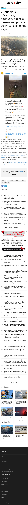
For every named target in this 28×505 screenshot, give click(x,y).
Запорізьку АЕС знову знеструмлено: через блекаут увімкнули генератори (15, 376)
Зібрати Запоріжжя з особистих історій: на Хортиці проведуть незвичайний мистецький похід (15, 197)
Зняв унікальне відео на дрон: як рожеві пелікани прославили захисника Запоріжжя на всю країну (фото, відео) (15, 271)
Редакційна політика (7, 471)
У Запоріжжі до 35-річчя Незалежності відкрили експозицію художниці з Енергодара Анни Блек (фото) (14, 336)
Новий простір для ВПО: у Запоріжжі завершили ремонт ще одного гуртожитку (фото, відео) (15, 287)
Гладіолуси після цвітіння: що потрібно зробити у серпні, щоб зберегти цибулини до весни (15, 209)
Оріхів (3, 180)
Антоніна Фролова (5, 33)
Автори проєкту (5, 469)
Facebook (5, 479)
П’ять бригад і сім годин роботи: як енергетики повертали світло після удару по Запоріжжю (15, 261)
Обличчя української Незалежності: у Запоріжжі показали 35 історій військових (15, 213)
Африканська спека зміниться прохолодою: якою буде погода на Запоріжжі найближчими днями (13, 255)
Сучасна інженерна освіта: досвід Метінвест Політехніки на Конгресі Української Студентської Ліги (15, 308)
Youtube (5, 494)
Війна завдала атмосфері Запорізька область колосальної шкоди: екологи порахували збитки (13, 277)
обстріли (10, 180)
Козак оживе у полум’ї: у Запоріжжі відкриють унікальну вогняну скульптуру (14, 345)
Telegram (20, 171)
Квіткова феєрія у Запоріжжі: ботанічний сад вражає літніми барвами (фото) (15, 282)
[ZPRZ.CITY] (14, 3)
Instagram (5, 484)
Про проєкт (4, 456)
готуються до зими (14, 145)
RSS (4, 497)
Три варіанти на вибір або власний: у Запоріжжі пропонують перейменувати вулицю (14, 355)
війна (23, 180)
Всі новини (14, 382)
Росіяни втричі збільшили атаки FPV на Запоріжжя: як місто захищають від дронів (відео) (15, 219)
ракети (17, 180)
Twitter (5, 481)
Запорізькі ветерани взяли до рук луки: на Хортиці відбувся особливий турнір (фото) (15, 372)
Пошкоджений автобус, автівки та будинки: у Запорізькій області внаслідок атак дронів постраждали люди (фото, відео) (15, 302)
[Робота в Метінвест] (14, 241)
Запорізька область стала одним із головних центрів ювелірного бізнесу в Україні (15, 331)
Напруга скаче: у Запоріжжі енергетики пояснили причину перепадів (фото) (14, 350)
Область (3, 7)
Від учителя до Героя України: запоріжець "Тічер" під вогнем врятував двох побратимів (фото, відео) (15, 203)
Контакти (4, 461)
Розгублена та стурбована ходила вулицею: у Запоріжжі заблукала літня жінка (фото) (15, 341)
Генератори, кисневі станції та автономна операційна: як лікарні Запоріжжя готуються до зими (15, 314)
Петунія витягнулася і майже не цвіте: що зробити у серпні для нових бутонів (15, 320)
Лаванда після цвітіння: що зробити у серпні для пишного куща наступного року (15, 297)
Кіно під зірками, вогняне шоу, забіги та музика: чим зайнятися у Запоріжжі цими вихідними (15, 326)
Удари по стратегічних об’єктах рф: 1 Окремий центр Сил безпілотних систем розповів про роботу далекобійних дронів (15, 361)
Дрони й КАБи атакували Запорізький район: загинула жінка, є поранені (14, 292)
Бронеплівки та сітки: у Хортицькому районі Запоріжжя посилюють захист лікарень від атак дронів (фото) (15, 367)
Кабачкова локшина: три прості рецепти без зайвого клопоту (15, 266)
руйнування (5, 182)
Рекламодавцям (5, 459)
